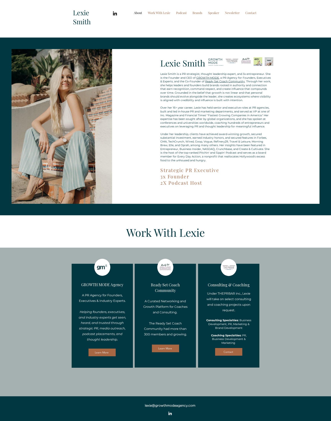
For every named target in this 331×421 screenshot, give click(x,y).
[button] (197, 13)
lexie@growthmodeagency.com (170, 405)
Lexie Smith (82, 17)
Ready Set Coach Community (225, 81)
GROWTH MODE (207, 77)
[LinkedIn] (115, 13)
